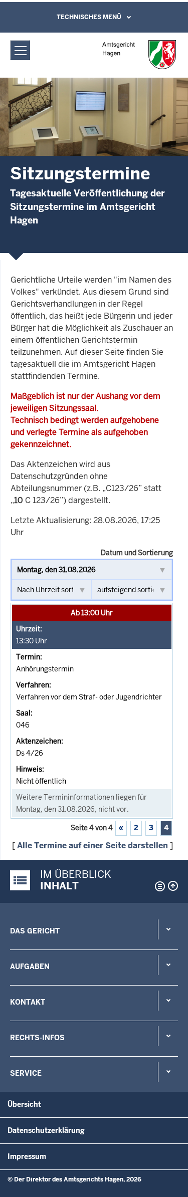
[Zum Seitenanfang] (173, 886)
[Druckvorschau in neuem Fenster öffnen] (157, 886)
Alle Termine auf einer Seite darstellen (92, 845)
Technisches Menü (89, 17)
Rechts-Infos (37, 1037)
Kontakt (27, 1002)
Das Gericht (35, 930)
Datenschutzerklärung (46, 1130)
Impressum (27, 1156)
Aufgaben (30, 966)
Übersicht (24, 1104)
